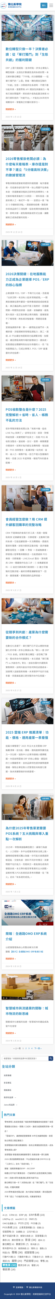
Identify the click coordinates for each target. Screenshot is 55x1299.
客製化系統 (26, 1236)
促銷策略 (8, 1232)
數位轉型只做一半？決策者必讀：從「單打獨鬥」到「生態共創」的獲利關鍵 (27, 54)
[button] (27, 1097)
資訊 (6, 1261)
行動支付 (37, 1257)
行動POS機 (9, 1257)
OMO (33, 1219)
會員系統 (23, 1248)
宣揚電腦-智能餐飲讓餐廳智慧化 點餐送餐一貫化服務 (27, 1154)
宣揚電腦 (41, 1236)
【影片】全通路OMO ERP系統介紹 (26, 951)
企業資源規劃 (27, 1227)
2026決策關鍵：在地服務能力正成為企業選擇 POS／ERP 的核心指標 (27, 279)
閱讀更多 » (11, 109)
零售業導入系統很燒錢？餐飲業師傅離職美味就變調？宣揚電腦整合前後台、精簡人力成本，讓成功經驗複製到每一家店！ (29, 1126)
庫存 (6, 1240)
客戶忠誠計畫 (10, 1236)
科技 (6, 1252)
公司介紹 (32, 1232)
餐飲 (35, 1265)
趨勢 (17, 1261)
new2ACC (21, 1219)
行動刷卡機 (24, 1257)
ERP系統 (37, 1214)
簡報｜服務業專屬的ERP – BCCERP (20, 1168)
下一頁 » (38, 1048)
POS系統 (10, 1227)
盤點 (43, 1248)
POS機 (36, 1223)
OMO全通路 (9, 1223)
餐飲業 (9, 1269)
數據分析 (22, 1244)
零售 (44, 1261)
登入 (44, 5)
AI (5, 1215)
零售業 (9, 1265)
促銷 (40, 1227)
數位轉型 (8, 1244)
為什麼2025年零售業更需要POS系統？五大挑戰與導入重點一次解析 (27, 833)
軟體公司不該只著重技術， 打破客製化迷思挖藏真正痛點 (28, 1173)
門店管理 (31, 1261)
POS (23, 1223)
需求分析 (24, 1265)
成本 (41, 1240)
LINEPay (8, 1219)
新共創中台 (9, 1248)
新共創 (34, 1244)
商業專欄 (7, 1075)
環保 (34, 1248)
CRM (13, 1215)
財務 (48, 1257)
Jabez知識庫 (9, 1105)
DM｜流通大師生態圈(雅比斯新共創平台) (22, 1178)
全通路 (20, 1232)
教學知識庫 (8, 1097)
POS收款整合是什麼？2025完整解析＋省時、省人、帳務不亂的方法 (27, 415)
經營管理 (32, 1252)
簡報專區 (7, 1090)
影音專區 (7, 1083)
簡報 (17, 1252)
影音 (30, 1239)
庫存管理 (17, 1240)
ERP (23, 1215)
